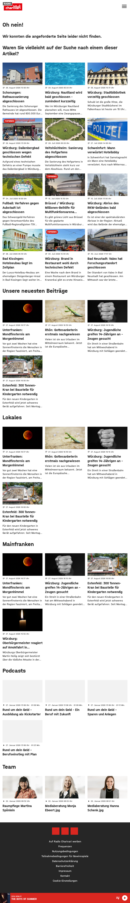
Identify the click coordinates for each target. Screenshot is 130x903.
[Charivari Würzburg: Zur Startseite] (13, 6)
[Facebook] (55, 831)
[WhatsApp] (74, 831)
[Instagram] (65, 831)
